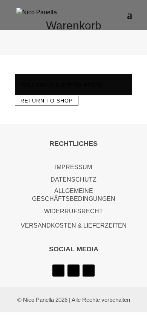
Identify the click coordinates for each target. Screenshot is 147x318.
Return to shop (46, 101)
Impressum (73, 167)
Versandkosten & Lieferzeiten (74, 225)
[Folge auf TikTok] (73, 270)
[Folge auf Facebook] (89, 270)
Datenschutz (73, 179)
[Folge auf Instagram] (58, 270)
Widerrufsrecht (73, 211)
